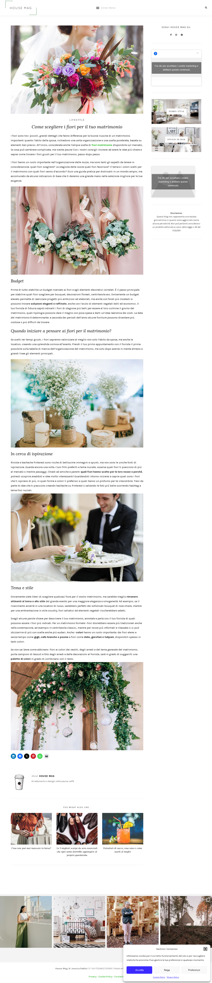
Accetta (139, 970)
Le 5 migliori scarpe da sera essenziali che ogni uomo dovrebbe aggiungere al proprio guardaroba (77, 852)
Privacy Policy (173, 977)
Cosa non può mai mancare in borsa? (31, 848)
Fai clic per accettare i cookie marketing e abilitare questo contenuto (176, 68)
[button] (205, 949)
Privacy (93, 976)
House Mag (46, 776)
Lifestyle (77, 119)
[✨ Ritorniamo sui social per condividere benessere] (26, 922)
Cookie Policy (159, 977)
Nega (167, 970)
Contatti (118, 976)
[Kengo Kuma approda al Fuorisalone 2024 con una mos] (133, 922)
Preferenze (194, 970)
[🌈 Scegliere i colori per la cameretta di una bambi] (79, 922)
